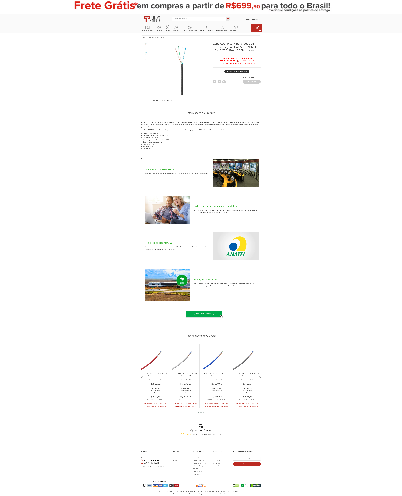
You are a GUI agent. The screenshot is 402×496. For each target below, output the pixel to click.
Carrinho (174, 461)
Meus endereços (217, 466)
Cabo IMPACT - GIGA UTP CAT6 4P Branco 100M (186, 375)
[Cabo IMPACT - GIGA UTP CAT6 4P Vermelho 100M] (155, 357)
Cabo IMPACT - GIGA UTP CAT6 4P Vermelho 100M (155, 375)
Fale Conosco (196, 474)
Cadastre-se (256, 19)
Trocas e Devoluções (198, 458)
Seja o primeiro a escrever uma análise (206, 434)
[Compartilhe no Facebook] (214, 81)
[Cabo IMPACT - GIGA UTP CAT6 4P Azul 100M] (216, 357)
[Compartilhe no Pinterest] (224, 81)
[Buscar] (228, 19)
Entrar (248, 19)
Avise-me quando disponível (237, 71)
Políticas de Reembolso (199, 463)
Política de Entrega (198, 466)
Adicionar (252, 82)
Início (173, 458)
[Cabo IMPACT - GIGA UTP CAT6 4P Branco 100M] (185, 357)
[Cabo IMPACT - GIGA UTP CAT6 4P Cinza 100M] (247, 357)
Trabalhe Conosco (197, 471)
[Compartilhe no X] (219, 81)
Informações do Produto (201, 113)
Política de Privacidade (199, 461)
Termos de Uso (196, 469)
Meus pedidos (217, 463)
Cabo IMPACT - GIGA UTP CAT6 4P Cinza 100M (247, 375)
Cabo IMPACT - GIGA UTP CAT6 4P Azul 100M (216, 375)
